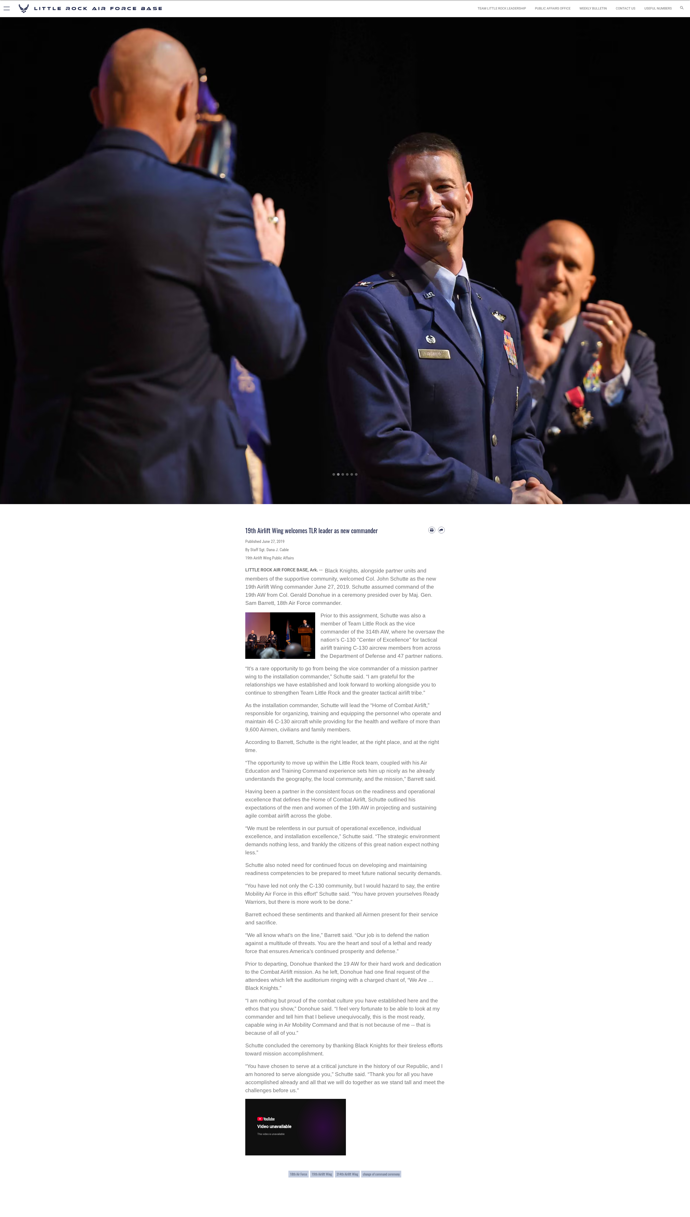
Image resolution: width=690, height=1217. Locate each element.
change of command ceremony (381, 1174)
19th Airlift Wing (322, 1174)
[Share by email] (441, 530)
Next (655, 260)
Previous (34, 260)
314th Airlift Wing (347, 1174)
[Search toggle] (681, 8)
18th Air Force (298, 1174)
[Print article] (431, 530)
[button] (6, 8)
